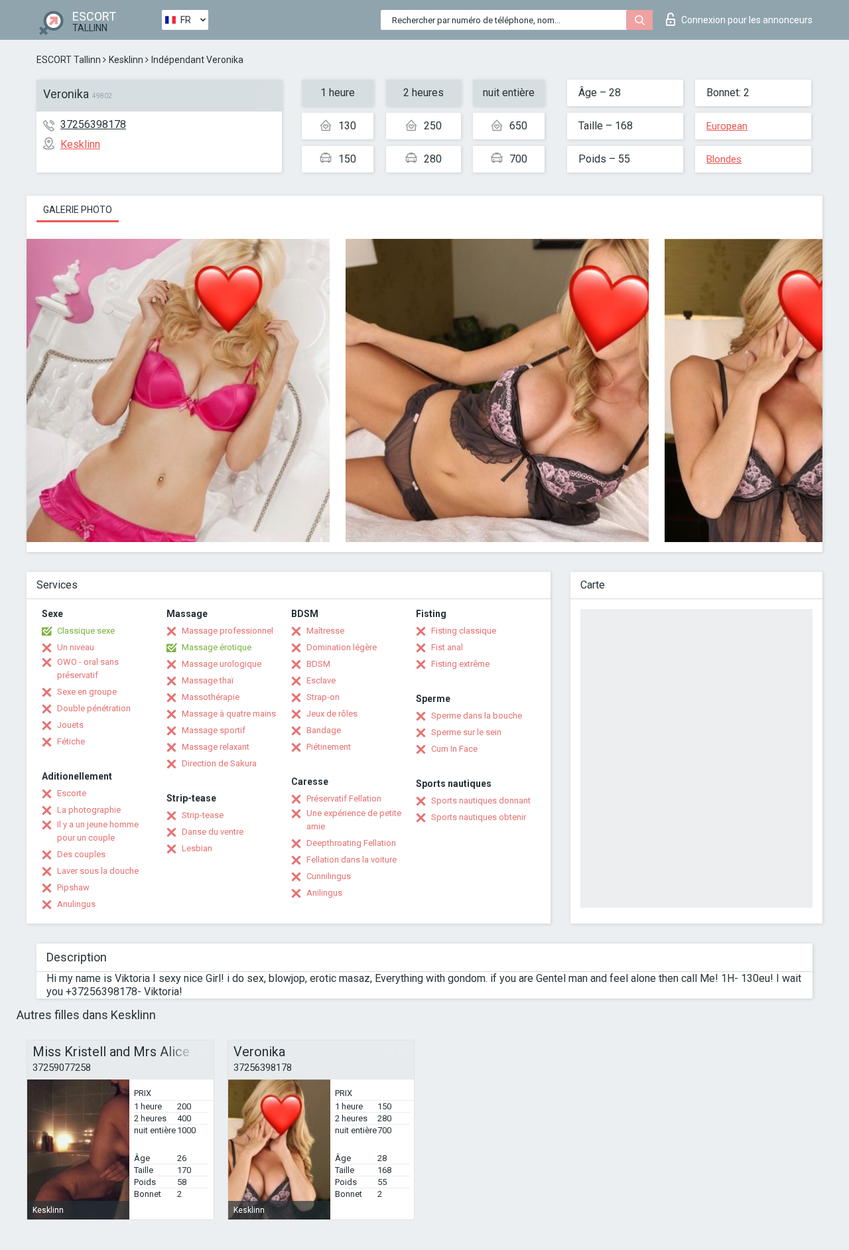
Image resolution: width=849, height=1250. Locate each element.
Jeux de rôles (332, 714)
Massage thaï (207, 680)
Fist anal (447, 647)
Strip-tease (203, 815)
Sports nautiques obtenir (478, 817)
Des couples (81, 854)
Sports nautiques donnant (481, 800)
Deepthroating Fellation (351, 843)
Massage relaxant (215, 747)
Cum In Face (454, 749)
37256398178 (93, 124)
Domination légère (341, 647)
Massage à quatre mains (229, 714)
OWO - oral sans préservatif (88, 668)
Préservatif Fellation (343, 798)
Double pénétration (94, 708)
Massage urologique (221, 664)
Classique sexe (86, 631)
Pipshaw (73, 887)
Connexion (747, 20)
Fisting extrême (460, 664)
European (727, 126)
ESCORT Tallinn (68, 59)
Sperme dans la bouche (476, 716)
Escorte (71, 793)
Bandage (323, 730)
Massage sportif (213, 730)
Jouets (70, 725)
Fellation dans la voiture (351, 860)
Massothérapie (210, 697)
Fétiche (71, 741)
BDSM (318, 664)
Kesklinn (126, 59)
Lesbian (197, 848)
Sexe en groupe (87, 692)
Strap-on (323, 697)
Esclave (321, 680)
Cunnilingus (328, 876)
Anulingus (76, 904)
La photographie (89, 810)
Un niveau (75, 647)
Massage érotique (216, 647)
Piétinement (328, 747)
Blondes (724, 159)
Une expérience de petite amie (353, 819)
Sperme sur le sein (466, 732)
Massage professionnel (227, 631)
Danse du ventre (212, 832)
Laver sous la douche (98, 871)
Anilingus (324, 893)
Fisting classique (463, 631)
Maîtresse (325, 631)
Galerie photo (77, 209)
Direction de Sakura (219, 763)
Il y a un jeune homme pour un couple (98, 831)
